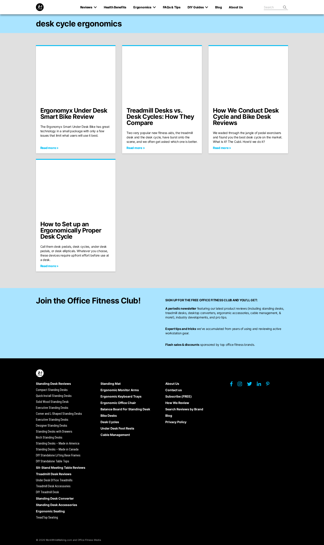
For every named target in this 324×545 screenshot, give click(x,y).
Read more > (49, 148)
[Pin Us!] (270, 385)
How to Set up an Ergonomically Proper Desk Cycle (70, 230)
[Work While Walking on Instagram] (242, 385)
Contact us (173, 390)
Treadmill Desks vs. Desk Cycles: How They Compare (160, 116)
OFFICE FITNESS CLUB (215, 300)
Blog (168, 415)
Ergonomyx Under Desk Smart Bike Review (73, 113)
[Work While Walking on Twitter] (251, 385)
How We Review (177, 403)
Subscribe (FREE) (178, 396)
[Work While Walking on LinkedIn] (261, 385)
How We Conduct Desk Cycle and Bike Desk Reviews (246, 116)
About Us (172, 383)
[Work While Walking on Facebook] (233, 385)
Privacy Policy (175, 422)
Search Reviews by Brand (184, 409)
